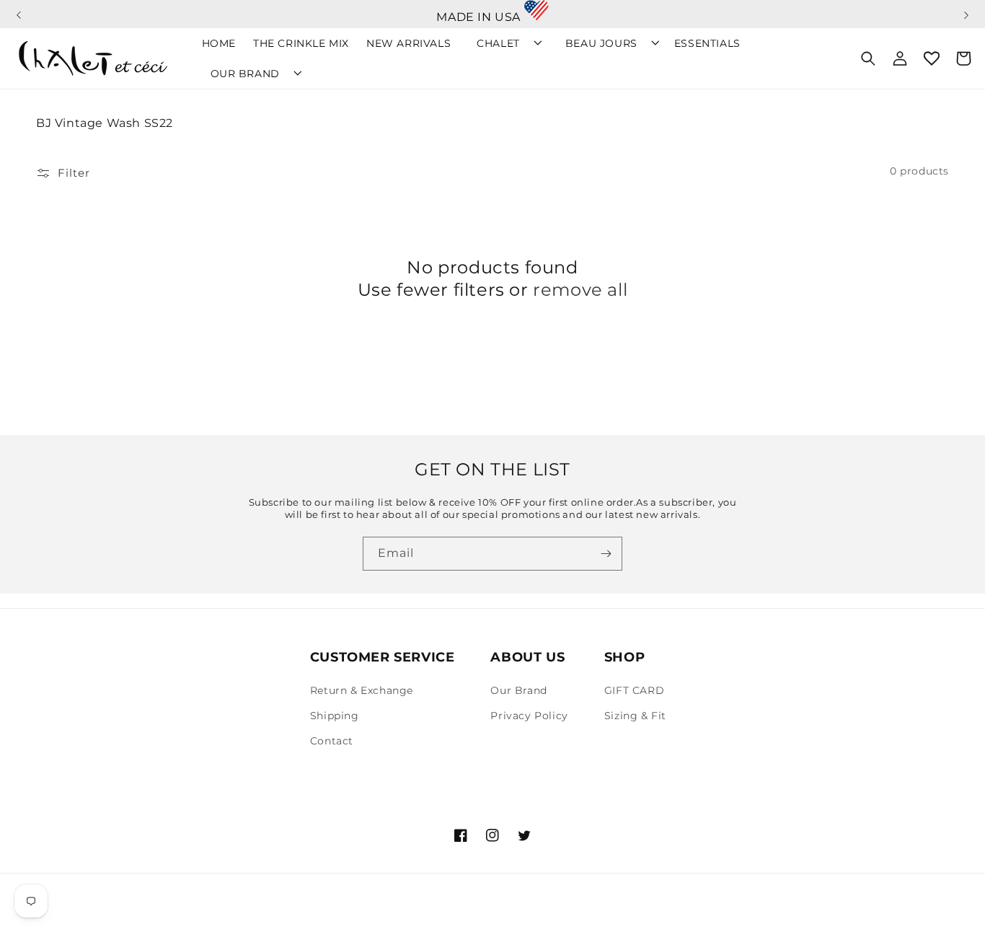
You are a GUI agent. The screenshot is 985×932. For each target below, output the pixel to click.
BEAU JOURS (601, 43)
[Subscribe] (606, 554)
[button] (19, 8)
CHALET (498, 43)
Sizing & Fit (635, 715)
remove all (580, 289)
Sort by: (717, 170)
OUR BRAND (245, 73)
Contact (331, 740)
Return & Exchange (361, 690)
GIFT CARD (634, 690)
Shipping (334, 715)
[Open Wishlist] (932, 58)
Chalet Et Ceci (102, 913)
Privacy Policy (528, 715)
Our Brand (518, 690)
